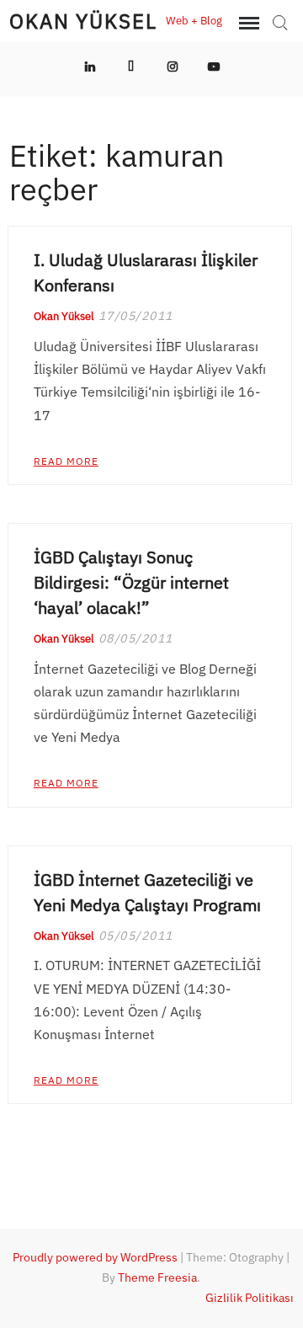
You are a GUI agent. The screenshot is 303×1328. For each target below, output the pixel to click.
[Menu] (247, 23)
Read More (66, 461)
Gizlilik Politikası (249, 1297)
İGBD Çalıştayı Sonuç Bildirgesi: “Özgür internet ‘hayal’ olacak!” (131, 582)
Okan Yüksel (83, 21)
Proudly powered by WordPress (95, 1257)
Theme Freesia (157, 1277)
